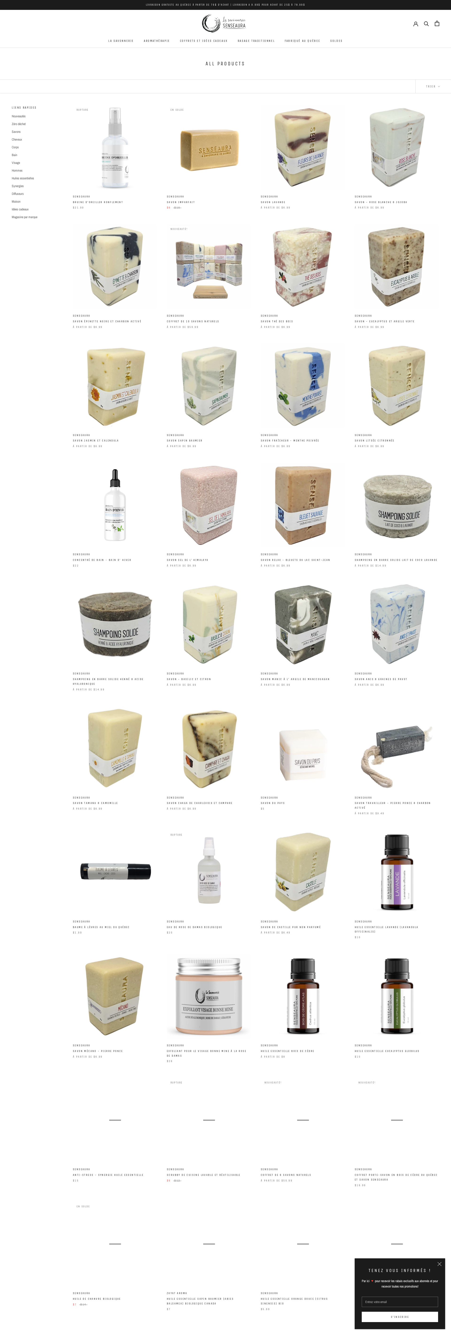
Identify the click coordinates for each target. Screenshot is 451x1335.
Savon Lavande (273, 202)
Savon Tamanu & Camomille (95, 803)
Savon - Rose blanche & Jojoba (381, 202)
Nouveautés (19, 116)
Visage (16, 163)
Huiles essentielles (23, 178)
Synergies (18, 186)
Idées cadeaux (20, 209)
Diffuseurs (18, 194)
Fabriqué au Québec (302, 41)
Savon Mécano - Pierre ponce (98, 1051)
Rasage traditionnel (256, 41)
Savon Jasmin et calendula (96, 440)
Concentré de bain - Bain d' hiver (102, 560)
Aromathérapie (157, 41)
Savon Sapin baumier (185, 440)
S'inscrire (400, 1317)
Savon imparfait (181, 202)
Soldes (336, 41)
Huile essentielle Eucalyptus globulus (387, 1051)
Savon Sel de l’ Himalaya (188, 560)
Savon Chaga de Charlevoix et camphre (200, 803)
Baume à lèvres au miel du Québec (101, 927)
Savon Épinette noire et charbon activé (107, 321)
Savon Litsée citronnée (375, 440)
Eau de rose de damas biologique (194, 927)
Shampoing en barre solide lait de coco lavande (396, 560)
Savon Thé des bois (277, 321)
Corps (15, 147)
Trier (431, 86)
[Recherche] (426, 23)
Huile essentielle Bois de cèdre (287, 1051)
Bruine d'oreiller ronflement (98, 202)
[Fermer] (439, 1264)
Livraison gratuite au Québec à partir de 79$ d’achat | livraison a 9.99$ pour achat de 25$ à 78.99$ (225, 4)
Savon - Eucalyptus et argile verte (385, 321)
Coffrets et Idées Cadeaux (204, 41)
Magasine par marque (24, 217)
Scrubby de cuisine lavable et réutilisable (204, 1175)
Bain (14, 155)
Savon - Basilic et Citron (189, 679)
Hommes (17, 170)
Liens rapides (24, 107)
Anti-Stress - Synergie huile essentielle (108, 1175)
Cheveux (17, 139)
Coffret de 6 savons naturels (286, 1175)
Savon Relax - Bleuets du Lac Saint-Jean (295, 560)
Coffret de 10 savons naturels (193, 321)
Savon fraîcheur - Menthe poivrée (290, 440)
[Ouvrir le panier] (437, 23)
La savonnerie (121, 41)
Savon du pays (273, 803)
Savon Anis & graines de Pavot (381, 679)
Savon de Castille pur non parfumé (291, 927)
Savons (16, 132)
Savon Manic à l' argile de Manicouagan (295, 679)
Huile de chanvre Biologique (97, 1298)
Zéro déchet (19, 124)
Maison (16, 201)
